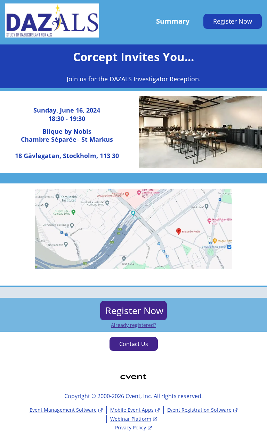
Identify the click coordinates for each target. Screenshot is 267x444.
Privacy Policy (130, 427)
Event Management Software (63, 409)
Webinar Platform (130, 419)
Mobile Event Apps (132, 409)
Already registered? (133, 325)
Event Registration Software (199, 409)
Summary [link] (172, 21)
